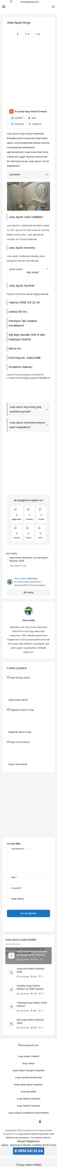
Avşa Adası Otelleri (28, 1056)
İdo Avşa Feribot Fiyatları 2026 (30, 1021)
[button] (9, 205)
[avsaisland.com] (28, 7)
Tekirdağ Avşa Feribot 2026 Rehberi (32, 1004)
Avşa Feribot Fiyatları (28, 1105)
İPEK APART (33, 272)
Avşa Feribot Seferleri (28, 1098)
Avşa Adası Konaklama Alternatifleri (29, 1112)
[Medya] (17, 1122)
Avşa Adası (28, 1063)
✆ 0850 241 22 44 (28, 1151)
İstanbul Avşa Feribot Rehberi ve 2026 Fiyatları (30, 987)
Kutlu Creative (45, 1130)
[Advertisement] (28, 71)
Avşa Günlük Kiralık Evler (28, 1077)
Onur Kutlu (20, 578)
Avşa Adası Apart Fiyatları (28, 1084)
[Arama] (53, 7)
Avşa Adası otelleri (28, 1133)
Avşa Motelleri (28, 1091)
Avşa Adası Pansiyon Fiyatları (28, 1070)
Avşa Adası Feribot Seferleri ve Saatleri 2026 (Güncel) (32, 953)
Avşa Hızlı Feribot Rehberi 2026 (30, 970)
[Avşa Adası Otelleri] (28, 1165)
